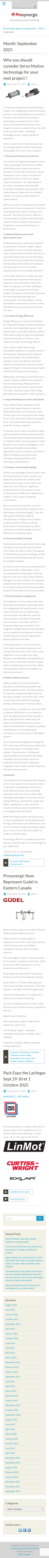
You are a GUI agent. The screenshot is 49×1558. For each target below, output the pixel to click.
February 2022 (12, 1367)
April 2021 (10, 1386)
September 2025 (13, 1324)
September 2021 (13, 1376)
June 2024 (10, 1343)
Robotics (30, 1061)
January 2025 (11, 1333)
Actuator (14, 861)
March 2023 (11, 1357)
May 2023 (10, 1353)
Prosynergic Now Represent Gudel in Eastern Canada (20, 881)
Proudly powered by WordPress (24, 1548)
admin (34, 84)
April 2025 (10, 1329)
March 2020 (11, 1434)
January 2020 (11, 1439)
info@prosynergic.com (13, 855)
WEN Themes (24, 1554)
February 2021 (12, 1395)
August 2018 (11, 1467)
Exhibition (14, 1192)
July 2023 (9, 1348)
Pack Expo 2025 (17, 1199)
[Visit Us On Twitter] (20, 1530)
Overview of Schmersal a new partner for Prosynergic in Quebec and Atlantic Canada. (23, 1249)
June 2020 (10, 1424)
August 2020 (11, 1419)
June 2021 (10, 1381)
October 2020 (11, 1410)
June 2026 (10, 1309)
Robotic (21, 1061)
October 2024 (11, 1338)
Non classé (26, 1058)
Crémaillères (24, 1052)
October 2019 (11, 1443)
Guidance (14, 1055)
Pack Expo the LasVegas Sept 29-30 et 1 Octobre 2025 (24, 1078)
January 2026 (11, 1314)
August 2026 (11, 1305)
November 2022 (12, 1362)
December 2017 (12, 1481)
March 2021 (11, 1391)
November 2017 (12, 1486)
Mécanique (24, 861)
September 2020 (13, 1415)
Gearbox (35, 1052)
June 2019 (10, 1448)
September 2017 (13, 1491)
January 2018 (11, 1477)
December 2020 (12, 1405)
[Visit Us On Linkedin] (29, 1530)
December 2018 (12, 1458)
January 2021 (11, 1400)
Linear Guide (25, 1055)
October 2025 (11, 1319)
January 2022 (11, 1372)
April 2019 (10, 1453)
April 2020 (10, 1429)
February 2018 (12, 1472)
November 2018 (12, 1462)
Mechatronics (16, 864)
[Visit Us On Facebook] (24, 1530)
